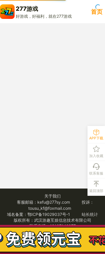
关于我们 (52, 195)
